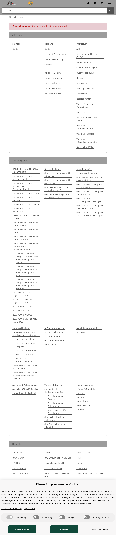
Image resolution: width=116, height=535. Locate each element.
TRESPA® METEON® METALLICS (22, 210)
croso (78, 457)
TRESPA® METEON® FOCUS (25, 193)
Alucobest (17, 452)
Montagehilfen (51, 344)
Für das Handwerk (53, 78)
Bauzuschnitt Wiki (52, 93)
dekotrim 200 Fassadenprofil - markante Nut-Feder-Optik (89, 214)
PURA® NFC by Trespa (86, 173)
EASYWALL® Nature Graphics (25, 345)
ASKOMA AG (50, 452)
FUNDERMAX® (19, 468)
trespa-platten (83, 83)
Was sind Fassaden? (85, 133)
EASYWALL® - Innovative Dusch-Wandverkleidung (24, 334)
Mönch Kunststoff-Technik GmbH (56, 475)
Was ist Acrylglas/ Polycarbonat (84, 105)
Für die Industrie (52, 83)
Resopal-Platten (83, 98)
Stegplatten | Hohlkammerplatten (53, 390)
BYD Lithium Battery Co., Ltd (57, 457)
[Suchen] (110, 10)
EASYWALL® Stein (24, 354)
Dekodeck (80, 78)
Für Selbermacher (52, 88)
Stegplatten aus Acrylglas (55, 397)
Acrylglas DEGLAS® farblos (25, 389)
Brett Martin (18, 457)
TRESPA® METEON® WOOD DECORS (25, 217)
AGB (78, 49)
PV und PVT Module (85, 389)
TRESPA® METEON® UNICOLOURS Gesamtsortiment (22, 186)
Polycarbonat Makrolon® (24, 393)
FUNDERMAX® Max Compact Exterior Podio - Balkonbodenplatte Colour (27, 258)
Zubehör (80, 409)
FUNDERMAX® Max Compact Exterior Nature (26, 231)
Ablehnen (64, 529)
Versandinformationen (55, 54)
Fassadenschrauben (54, 332)
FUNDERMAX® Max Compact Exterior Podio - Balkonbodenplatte (26, 246)
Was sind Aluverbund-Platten (86, 119)
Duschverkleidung (85, 72)
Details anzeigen (100, 529)
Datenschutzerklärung (11, 508)
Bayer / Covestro (84, 452)
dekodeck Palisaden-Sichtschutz (54, 418)
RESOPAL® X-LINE (20, 310)
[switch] (9, 517)
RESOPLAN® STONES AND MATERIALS (24, 320)
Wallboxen (81, 397)
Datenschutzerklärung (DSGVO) (86, 55)
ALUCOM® (81, 332)
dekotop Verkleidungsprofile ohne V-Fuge (57, 182)
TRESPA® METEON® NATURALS (22, 199)
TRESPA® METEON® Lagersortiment (22, 177)
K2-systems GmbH (53, 468)
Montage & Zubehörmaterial (24, 360)
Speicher (80, 393)
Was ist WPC (82, 112)
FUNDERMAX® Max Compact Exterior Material (26, 238)
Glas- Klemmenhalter (54, 340)
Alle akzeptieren (22, 529)
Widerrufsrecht (83, 62)
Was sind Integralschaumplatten (87, 140)
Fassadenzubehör (52, 336)
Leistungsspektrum (85, 88)
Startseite (17, 43)
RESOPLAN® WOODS (22, 314)
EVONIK (16, 463)
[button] (88, 3)
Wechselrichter (83, 405)
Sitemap (48, 64)
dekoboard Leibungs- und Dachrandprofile (56, 196)
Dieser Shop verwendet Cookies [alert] (58, 484)
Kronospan (81, 468)
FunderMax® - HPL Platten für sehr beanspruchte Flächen (24, 375)
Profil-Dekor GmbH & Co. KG (89, 473)
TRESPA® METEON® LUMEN (25, 204)
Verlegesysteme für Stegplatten (57, 411)
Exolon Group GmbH (54, 463)
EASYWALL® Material (26, 350)
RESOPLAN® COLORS (22, 306)
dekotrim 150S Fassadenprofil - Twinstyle (88, 200)
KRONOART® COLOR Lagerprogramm (22, 294)
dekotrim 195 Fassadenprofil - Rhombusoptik (89, 193)
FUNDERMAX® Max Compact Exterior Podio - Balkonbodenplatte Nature (27, 271)
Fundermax (81, 93)
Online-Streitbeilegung (87, 67)
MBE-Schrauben (20, 473)
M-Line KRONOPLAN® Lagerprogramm (22, 301)
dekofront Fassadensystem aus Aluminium (89, 179)
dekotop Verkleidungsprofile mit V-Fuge (57, 174)
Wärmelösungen (84, 401)
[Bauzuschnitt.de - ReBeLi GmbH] (21, 3)
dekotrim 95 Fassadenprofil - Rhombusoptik (89, 186)
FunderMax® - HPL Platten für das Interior (24, 367)
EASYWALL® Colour (25, 339)
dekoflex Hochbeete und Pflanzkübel (55, 426)
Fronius (79, 463)
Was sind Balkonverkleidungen (86, 127)
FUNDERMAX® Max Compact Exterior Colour (26, 224)
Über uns (48, 43)
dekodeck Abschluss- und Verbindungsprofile (56, 189)
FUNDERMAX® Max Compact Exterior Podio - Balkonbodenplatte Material (27, 284)
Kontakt (16, 49)
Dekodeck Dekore (52, 72)
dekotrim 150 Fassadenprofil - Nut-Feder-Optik (89, 207)
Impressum (81, 43)
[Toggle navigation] (3, 2)
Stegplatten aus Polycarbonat (55, 404)
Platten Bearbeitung (53, 59)
